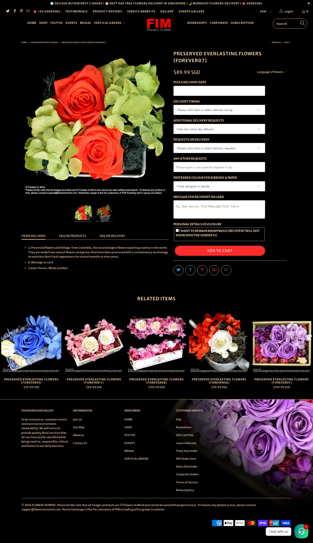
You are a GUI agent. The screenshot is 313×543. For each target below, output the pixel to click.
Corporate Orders (187, 474)
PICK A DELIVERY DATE (189, 82)
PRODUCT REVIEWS (107, 11)
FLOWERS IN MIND (44, 505)
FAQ (178, 419)
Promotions (184, 427)
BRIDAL (85, 23)
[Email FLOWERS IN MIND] (28, 11)
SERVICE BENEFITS (141, 11)
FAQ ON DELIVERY (112, 236)
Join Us (77, 419)
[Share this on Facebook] (190, 270)
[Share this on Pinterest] (202, 270)
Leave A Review (186, 443)
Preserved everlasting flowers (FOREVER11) (94, 343)
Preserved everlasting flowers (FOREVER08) (156, 343)
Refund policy (185, 490)
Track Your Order (187, 451)
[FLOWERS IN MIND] (159, 24)
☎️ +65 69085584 (46, 11)
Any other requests (190, 159)
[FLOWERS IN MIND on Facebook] (14, 11)
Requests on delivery (191, 140)
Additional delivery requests (198, 121)
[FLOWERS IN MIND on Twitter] (8, 11)
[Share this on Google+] (214, 270)
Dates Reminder (187, 466)
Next (287, 42)
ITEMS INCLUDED (33, 236)
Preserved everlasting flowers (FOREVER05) (31, 343)
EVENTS (71, 23)
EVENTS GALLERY (191, 11)
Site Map (78, 427)
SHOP (43, 23)
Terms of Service (187, 482)
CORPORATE (219, 23)
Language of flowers (270, 72)
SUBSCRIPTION (242, 23)
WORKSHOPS (197, 23)
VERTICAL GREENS (108, 23)
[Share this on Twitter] (178, 270)
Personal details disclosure (197, 224)
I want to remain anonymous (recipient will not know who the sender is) (218, 233)
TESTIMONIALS (76, 11)
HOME (31, 23)
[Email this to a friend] (226, 270)
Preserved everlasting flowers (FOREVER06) (219, 343)
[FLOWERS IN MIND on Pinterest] (21, 11)
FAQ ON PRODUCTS (72, 236)
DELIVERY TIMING (186, 101)
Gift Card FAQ (184, 435)
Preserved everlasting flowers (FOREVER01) (282, 343)
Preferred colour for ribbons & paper (205, 178)
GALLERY (167, 11)
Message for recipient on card (198, 197)
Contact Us (80, 443)
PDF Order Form (186, 458)
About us (78, 435)
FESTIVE (56, 23)
